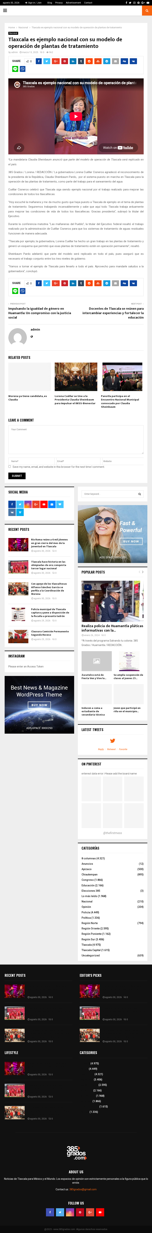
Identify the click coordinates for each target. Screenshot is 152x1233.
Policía (86, 912)
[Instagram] (70, 1212)
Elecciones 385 (91, 890)
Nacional (13, 33)
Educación (88, 885)
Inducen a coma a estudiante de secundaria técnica (93, 711)
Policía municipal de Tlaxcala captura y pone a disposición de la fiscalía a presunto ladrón (50, 612)
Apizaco (87, 869)
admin (14, 52)
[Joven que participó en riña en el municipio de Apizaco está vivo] (129, 694)
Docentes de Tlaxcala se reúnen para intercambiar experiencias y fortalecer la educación (113, 313)
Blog (49, 2)
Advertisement (73, 2)
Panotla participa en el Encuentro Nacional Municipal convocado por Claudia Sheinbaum (120, 401)
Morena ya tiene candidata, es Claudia (27, 398)
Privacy (59, 2)
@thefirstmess (112, 833)
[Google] (90, 1212)
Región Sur (88, 939)
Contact (88, 2)
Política (86, 917)
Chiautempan (90, 874)
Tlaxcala (87, 944)
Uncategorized (91, 955)
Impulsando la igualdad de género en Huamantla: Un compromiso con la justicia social (39, 313)
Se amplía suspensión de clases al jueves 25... (128, 676)
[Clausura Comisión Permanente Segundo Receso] (18, 636)
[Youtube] (100, 1212)
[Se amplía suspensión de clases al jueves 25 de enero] (129, 661)
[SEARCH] (140, 494)
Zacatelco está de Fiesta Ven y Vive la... (94, 676)
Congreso (88, 879)
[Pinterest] (80, 1212)
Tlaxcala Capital (91, 950)
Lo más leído (89, 896)
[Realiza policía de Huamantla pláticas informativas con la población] (113, 601)
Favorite (123, 749)
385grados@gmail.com (83, 1189)
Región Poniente (92, 933)
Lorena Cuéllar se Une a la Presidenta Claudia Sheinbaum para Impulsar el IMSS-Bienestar (75, 400)
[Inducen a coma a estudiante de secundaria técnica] (97, 694)
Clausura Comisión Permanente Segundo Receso (50, 633)
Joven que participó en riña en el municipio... (127, 709)
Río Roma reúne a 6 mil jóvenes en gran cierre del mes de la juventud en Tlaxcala (49, 542)
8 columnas (89, 858)
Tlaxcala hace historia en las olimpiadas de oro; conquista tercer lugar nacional (48, 565)
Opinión (86, 906)
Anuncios (87, 863)
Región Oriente (91, 928)
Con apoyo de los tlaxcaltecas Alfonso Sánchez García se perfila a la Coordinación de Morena (49, 589)
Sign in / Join (35, 2)
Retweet (111, 749)
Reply (101, 749)
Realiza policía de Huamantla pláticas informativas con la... (112, 628)
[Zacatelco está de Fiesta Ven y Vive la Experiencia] (97, 661)
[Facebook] (50, 1212)
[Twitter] (60, 1212)
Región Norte (90, 923)
